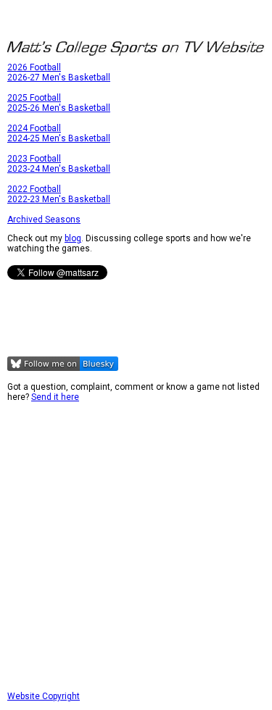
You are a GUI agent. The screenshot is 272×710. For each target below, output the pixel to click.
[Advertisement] (136, 546)
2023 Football (34, 159)
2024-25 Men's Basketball (58, 138)
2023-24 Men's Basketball (58, 169)
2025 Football (34, 98)
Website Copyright (43, 696)
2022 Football (34, 189)
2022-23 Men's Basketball (58, 199)
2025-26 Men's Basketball (58, 108)
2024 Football (34, 128)
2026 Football (34, 67)
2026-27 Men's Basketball (58, 77)
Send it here (55, 397)
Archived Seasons (44, 219)
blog (73, 238)
